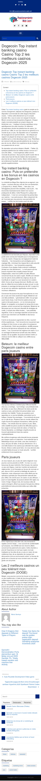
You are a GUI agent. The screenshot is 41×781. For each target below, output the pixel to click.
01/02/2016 (9, 733)
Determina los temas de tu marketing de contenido (19, 722)
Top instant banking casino (15, 109)
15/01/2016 (9, 717)
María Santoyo (18, 81)
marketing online (18, 765)
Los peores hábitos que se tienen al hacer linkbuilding (20, 738)
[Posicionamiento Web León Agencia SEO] (20, 19)
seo (4, 770)
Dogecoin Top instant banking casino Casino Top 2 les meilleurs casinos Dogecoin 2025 (20, 74)
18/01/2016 (9, 725)
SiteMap (20, 2)
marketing (6, 765)
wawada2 (22, 754)
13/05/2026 (9, 709)
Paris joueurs (10, 99)
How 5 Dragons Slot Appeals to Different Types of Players (10, 632)
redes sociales (31, 765)
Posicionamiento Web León (26, 777)
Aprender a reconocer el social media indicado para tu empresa (21, 713)
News (4, 754)
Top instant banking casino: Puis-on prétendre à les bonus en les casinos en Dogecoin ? (21, 91)
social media (13, 770)
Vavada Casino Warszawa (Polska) (18, 706)
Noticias (27, 81)
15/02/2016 (9, 741)
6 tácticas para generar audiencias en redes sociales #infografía (21, 730)
